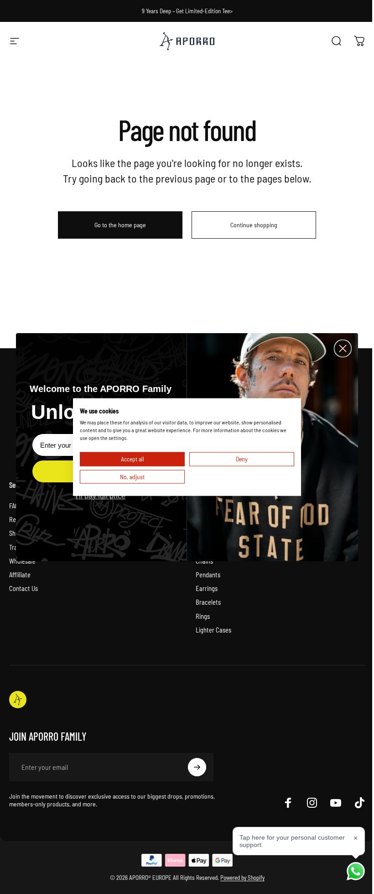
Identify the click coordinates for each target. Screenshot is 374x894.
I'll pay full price (100, 496)
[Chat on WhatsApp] (356, 871)
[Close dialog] (343, 348)
